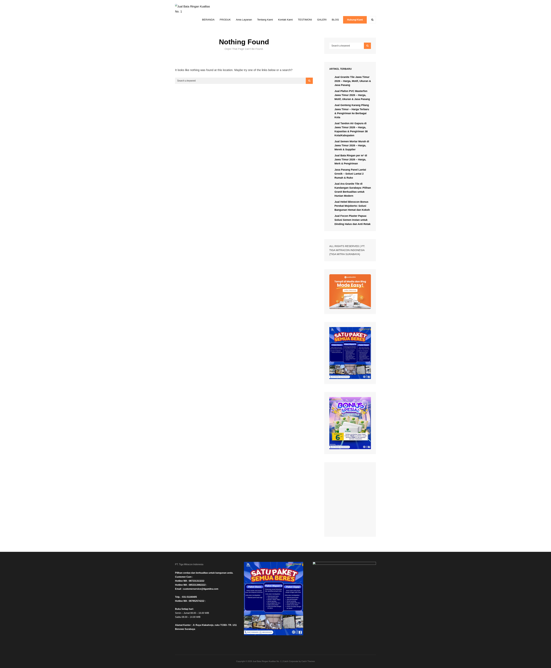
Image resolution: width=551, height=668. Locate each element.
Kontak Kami (285, 19)
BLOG (335, 19)
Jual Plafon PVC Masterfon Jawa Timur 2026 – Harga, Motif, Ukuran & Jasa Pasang (352, 95)
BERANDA (208, 19)
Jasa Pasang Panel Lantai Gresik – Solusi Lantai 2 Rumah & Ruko (350, 173)
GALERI (322, 19)
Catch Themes (308, 661)
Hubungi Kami (355, 20)
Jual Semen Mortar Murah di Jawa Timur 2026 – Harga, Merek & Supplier (351, 145)
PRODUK (225, 19)
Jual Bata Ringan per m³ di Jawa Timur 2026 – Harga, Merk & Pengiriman (350, 159)
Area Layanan (244, 19)
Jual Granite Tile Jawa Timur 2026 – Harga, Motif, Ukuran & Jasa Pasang (352, 81)
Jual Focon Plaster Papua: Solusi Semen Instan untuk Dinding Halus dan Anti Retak (352, 219)
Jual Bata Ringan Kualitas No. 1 (267, 661)
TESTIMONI (305, 19)
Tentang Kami (265, 19)
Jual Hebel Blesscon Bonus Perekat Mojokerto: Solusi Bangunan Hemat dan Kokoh (352, 205)
